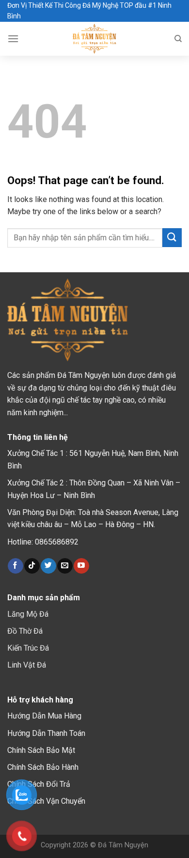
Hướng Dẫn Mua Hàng (44, 715)
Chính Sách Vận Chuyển (46, 801)
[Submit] (172, 237)
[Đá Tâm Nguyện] (94, 39)
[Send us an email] (64, 566)
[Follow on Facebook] (15, 566)
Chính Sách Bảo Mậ (40, 750)
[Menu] (13, 38)
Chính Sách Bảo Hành (43, 767)
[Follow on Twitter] (48, 566)
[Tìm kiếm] (178, 39)
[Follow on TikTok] (31, 566)
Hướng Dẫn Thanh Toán (46, 733)
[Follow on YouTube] (81, 566)
